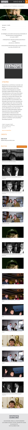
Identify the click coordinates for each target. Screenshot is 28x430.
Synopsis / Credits (6, 25)
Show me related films (6, 130)
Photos (3, 27)
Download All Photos (21, 146)
